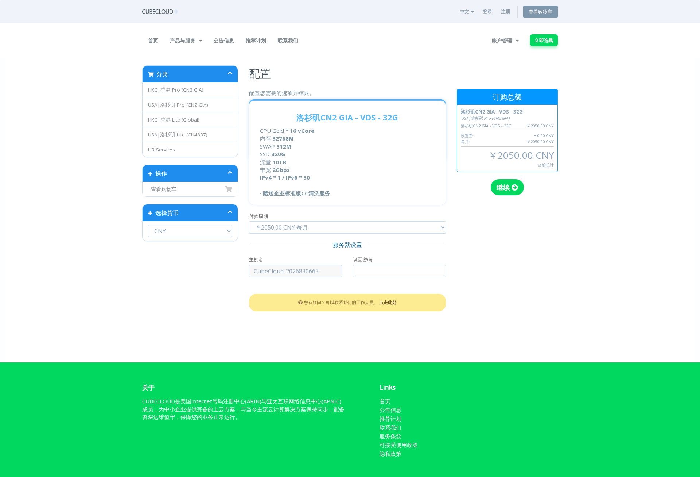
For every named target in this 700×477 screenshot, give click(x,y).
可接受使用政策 (399, 445)
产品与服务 (184, 40)
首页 (153, 40)
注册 (505, 11)
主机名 (256, 259)
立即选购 (543, 40)
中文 (465, 11)
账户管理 (503, 40)
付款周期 (258, 216)
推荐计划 (256, 40)
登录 (487, 11)
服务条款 (390, 436)
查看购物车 (540, 11)
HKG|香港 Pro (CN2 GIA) (175, 89)
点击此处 (388, 302)
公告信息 (224, 40)
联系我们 (288, 40)
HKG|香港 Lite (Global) (173, 119)
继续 (504, 187)
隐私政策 (390, 453)
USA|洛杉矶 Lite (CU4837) (177, 134)
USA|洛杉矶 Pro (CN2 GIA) (178, 104)
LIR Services (161, 149)
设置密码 (362, 259)
